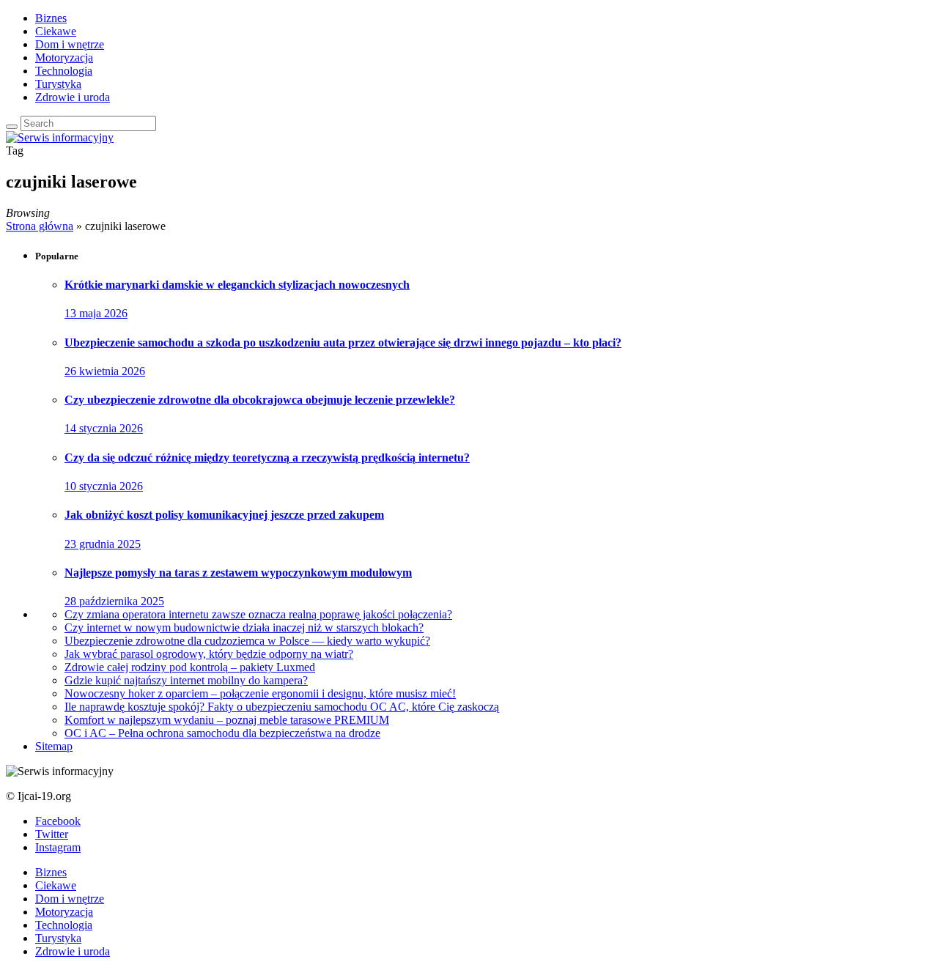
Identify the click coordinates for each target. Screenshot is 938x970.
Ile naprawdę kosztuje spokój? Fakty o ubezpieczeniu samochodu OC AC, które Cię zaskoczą (281, 706)
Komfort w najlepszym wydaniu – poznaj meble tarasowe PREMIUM (226, 720)
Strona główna (39, 226)
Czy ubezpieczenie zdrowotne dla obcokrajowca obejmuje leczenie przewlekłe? (259, 399)
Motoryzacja (64, 57)
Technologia (63, 70)
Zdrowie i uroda (72, 97)
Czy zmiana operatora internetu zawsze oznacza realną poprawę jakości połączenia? (258, 614)
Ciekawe (55, 31)
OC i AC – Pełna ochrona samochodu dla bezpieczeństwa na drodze (222, 733)
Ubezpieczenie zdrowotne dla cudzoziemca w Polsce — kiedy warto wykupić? (247, 640)
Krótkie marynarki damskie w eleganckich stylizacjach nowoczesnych (237, 284)
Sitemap (54, 746)
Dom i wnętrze (69, 44)
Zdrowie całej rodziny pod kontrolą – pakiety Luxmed (189, 667)
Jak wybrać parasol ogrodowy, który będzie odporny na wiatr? (208, 654)
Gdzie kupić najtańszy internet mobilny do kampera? (186, 680)
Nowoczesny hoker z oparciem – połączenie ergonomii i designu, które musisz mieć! (260, 693)
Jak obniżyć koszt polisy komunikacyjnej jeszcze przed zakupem (224, 514)
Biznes (51, 18)
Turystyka (58, 84)
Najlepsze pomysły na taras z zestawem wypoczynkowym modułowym (238, 572)
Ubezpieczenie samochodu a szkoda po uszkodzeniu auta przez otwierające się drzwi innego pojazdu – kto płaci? (342, 342)
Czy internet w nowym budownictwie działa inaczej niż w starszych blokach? (244, 627)
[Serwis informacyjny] (60, 137)
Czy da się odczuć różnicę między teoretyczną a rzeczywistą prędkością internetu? (267, 457)
